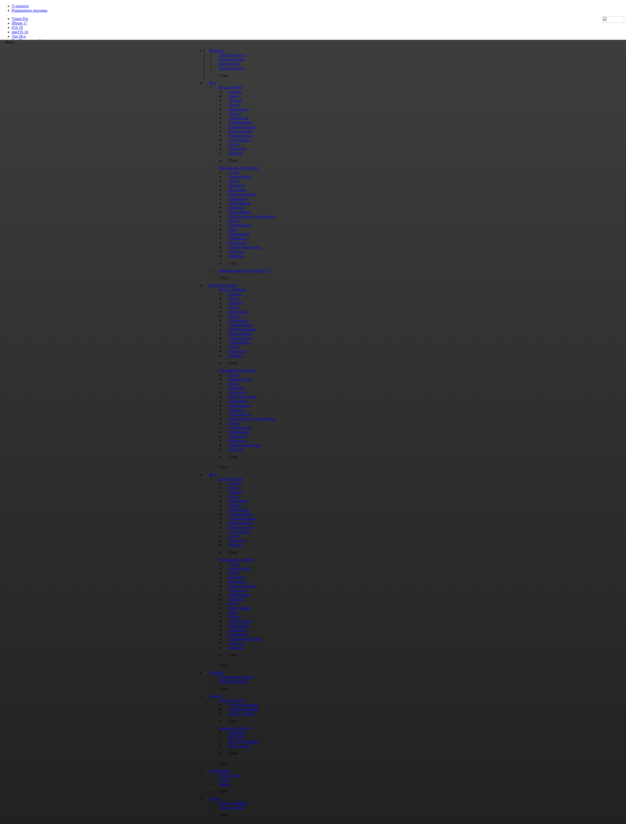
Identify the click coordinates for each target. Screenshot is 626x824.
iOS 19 (17, 27)
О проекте (20, 6)
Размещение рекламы (29, 10)
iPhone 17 (19, 23)
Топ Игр (19, 36)
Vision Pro (20, 19)
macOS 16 (20, 32)
